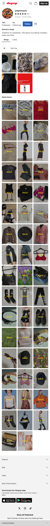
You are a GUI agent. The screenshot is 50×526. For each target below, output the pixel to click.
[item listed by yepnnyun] (9, 62)
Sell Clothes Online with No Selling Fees (25, 518)
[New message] (35, 24)
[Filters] (4, 48)
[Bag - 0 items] (35, 3)
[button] (22, 13)
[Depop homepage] (12, 3)
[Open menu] (3, 3)
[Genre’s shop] (7, 14)
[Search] (30, 3)
